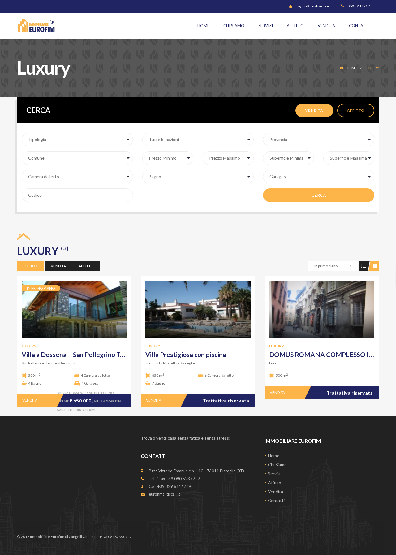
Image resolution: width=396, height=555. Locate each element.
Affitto (355, 110)
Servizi (274, 473)
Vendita (314, 110)
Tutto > (30, 266)
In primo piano (326, 266)
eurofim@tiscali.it (164, 494)
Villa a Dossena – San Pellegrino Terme (79, 354)
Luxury (29, 346)
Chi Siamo (277, 464)
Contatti (276, 500)
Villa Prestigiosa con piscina (185, 354)
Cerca (319, 195)
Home (351, 68)
